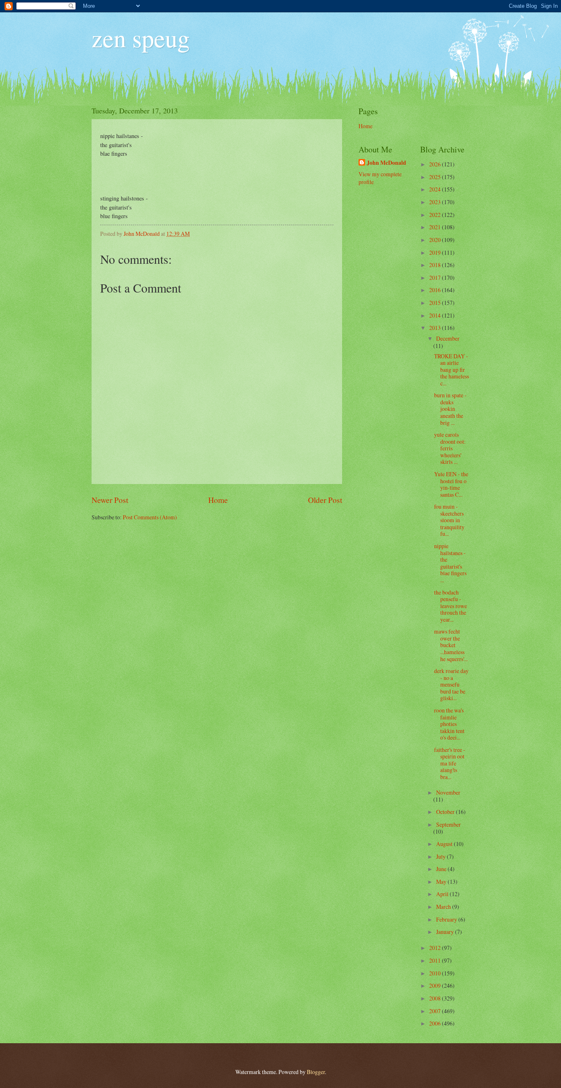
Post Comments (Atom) (150, 517)
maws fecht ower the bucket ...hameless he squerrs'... (451, 644)
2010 (435, 973)
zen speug (141, 37)
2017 (435, 277)
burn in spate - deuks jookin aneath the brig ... (450, 408)
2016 (435, 290)
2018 (435, 265)
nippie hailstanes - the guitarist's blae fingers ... (450, 563)
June (442, 869)
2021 (435, 227)
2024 (435, 189)
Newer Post (110, 500)
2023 (435, 202)
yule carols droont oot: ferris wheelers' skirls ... (450, 448)
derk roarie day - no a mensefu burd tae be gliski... (451, 684)
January (445, 932)
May (442, 881)
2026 (435, 164)
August (445, 844)
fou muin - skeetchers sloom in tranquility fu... (449, 520)
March (444, 907)
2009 (435, 985)
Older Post (325, 500)
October (446, 812)
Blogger (316, 1072)
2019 (435, 252)
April (443, 894)
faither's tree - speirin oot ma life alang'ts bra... (449, 763)
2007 (435, 1011)
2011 (435, 960)
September (448, 824)
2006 (435, 1023)
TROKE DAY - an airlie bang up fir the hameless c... (451, 369)
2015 (435, 303)
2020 (435, 240)
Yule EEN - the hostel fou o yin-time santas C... (451, 484)
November (448, 792)
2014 (435, 315)
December (448, 338)
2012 (435, 948)
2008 (435, 998)
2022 (435, 215)
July (441, 856)
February (447, 919)
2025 (435, 177)
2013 (435, 328)
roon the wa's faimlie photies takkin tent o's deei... (449, 723)
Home (218, 500)
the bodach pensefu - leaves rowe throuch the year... (450, 605)
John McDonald (386, 163)
